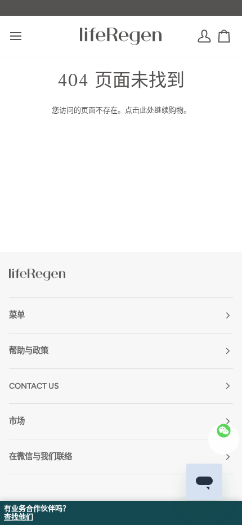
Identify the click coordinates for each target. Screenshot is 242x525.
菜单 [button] (17, 315)
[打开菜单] (26, 36)
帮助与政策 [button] (28, 350)
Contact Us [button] (34, 386)
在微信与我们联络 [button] (40, 456)
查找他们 (18, 517)
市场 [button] (17, 421)
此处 (147, 110)
